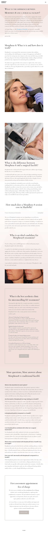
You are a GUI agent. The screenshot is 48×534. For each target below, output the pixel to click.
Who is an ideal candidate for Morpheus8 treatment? (24, 236)
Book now (24, 355)
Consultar (40, 213)
